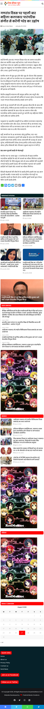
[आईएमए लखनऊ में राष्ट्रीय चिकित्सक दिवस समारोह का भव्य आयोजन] (33, 204)
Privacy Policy (5, 663)
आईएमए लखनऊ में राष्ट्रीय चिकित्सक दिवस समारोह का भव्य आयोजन (32, 214)
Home (3, 656)
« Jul (2, 642)
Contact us (4, 666)
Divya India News (7, 26)
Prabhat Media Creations (30, 695)
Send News (4, 669)
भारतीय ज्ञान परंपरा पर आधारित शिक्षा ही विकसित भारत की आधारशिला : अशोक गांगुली (10, 215)
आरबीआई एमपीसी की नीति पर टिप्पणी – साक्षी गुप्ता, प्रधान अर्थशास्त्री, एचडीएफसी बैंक (11, 264)
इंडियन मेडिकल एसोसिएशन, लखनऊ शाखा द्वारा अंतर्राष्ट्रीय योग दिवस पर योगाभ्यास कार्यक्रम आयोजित (32, 240)
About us (4, 660)
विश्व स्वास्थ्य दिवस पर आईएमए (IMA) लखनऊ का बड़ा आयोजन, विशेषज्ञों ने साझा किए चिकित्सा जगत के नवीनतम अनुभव (28, 440)
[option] (22, 290)
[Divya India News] (12, 3)
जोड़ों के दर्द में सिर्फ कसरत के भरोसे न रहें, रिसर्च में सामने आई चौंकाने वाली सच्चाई (26, 459)
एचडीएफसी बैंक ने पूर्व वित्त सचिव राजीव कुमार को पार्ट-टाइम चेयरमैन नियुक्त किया (10, 239)
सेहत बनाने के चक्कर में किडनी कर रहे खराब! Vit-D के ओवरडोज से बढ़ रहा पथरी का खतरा (28, 449)
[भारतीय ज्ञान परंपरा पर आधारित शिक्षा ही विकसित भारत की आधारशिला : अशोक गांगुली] (11, 204)
